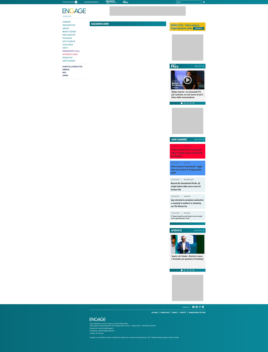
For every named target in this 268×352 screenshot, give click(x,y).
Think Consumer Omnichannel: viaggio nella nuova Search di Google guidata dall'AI (186, 169)
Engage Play (67, 57)
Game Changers (68, 60)
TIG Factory (99, 333)
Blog (64, 72)
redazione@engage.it (105, 328)
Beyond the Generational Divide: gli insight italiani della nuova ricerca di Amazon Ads (186, 186)
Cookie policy (165, 312)
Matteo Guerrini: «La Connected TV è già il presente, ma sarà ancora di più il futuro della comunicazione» (187, 94)
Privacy (174, 312)
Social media (67, 44)
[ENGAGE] (74, 10)
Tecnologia (67, 38)
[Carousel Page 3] (187, 103)
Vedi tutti (198, 66)
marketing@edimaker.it (106, 331)
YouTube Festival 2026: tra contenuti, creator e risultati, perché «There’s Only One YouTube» (186, 152)
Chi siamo (154, 312)
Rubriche (65, 69)
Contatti (183, 312)
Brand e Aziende (69, 31)
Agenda (65, 75)
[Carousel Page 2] (185, 103)
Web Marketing (68, 25)
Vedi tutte (198, 230)
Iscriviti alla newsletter (72, 66)
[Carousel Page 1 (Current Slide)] (182, 103)
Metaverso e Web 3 (70, 54)
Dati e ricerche (68, 41)
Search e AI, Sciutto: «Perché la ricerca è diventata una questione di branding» (187, 257)
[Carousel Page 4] (190, 103)
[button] (204, 2)
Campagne (66, 22)
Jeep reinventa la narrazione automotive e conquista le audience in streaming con (187, 203)
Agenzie (65, 28)
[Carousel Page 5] (193, 103)
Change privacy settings (197, 312)
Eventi (65, 47)
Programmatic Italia (70, 51)
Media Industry (68, 34)
